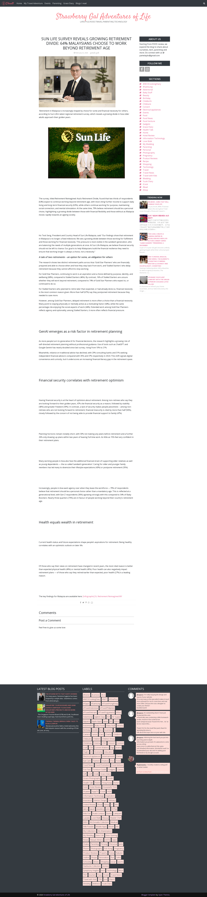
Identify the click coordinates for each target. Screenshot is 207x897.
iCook (145, 184)
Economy (98, 752)
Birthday (146, 98)
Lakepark (117, 813)
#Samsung (148, 86)
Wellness (96, 883)
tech (103, 870)
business (108, 730)
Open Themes (164, 895)
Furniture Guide (99, 769)
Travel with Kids (150, 175)
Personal (147, 150)
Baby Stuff (147, 92)
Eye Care (87, 760)
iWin (116, 804)
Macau (105, 818)
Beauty (146, 95)
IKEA (109, 791)
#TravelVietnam (89, 712)
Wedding (147, 178)
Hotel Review (148, 135)
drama (118, 747)
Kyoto (109, 813)
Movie (111, 826)
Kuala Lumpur (98, 813)
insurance (87, 800)
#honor (86, 695)
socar (113, 861)
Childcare (147, 104)
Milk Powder (88, 826)
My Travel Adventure (33, 3)
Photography (149, 152)
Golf (90, 774)
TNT (85, 875)
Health (110, 778)
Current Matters (102, 747)
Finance (105, 760)
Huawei (86, 791)
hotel (85, 787)
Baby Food (99, 725)
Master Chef (115, 818)
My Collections (89, 831)
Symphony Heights (91, 870)
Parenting (56, 3)
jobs (108, 809)
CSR (91, 747)
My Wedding (148, 144)
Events (48, 3)
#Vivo (118, 712)
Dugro (86, 752)
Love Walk (147, 141)
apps (106, 721)
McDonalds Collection (99, 822)
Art (111, 721)
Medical (114, 822)
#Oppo (86, 703)
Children (96, 738)
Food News (148, 118)
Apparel (86, 721)
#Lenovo (95, 695)
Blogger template (148, 895)
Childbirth (147, 101)
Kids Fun (87, 813)
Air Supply (116, 717)
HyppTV (95, 791)
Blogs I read (81, 3)
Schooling (87, 861)
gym (103, 778)
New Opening (111, 835)
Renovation (104, 857)
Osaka (86, 844)
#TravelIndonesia (90, 708)
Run (112, 857)
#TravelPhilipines (107, 708)
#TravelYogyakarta (106, 712)
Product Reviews (150, 158)
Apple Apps (96, 721)
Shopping (147, 164)
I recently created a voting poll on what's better (152, 766)
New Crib (100, 835)
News (85, 839)
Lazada (86, 818)
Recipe (146, 161)
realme (86, 857)
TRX (100, 879)
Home (19, 3)
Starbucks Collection (92, 866)
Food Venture (149, 121)
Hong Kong (107, 782)
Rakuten (119, 853)
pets (121, 844)
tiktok (121, 870)
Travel (146, 170)
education (108, 752)
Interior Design (100, 800)
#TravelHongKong (110, 703)
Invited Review (89, 804)
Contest (120, 743)
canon (94, 734)
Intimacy (111, 800)
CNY (104, 743)
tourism (92, 875)
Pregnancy (147, 155)
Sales (118, 857)
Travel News (148, 172)
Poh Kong (108, 848)
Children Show (108, 738)
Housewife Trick (109, 787)
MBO (85, 822)
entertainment (108, 756)
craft (85, 747)
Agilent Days (100, 717)
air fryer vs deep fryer (144, 772)
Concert (146, 107)
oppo (114, 839)
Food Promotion (102, 765)
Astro (116, 721)
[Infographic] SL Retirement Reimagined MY (102, 596)
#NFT (104, 699)
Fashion (96, 760)
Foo (112, 760)
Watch (112, 879)
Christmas (87, 743)
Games (120, 769)
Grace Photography (91, 778)
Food (145, 115)
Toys (100, 875)
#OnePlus (113, 699)
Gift (84, 774)
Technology (148, 167)
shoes (96, 861)
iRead (145, 187)
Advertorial (148, 89)
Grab (96, 774)
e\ (91, 752)
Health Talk (148, 129)
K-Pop (114, 809)
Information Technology (154, 138)
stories (105, 866)
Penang (104, 844)
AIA (108, 717)
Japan (92, 809)
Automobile (88, 725)
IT (112, 804)
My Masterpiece (105, 831)
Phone (86, 848)
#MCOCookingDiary (152, 84)
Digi (112, 747)
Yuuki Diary (148, 181)
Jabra (85, 809)
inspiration (110, 796)
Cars (101, 734)
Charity (108, 734)
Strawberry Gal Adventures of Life (103, 17)
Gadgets (146, 124)
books (95, 730)
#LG (103, 695)
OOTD (107, 839)
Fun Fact (87, 769)
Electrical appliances (152, 109)
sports (120, 861)
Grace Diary (68, 3)
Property (103, 853)
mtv (117, 826)
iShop (145, 190)
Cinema (97, 743)
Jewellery (100, 809)
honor (116, 782)
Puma (111, 853)
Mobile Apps (101, 826)
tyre (105, 879)
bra (101, 730)
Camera (86, 734)
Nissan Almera (96, 839)
